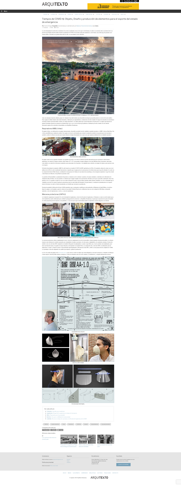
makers (86, 424)
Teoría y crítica (78, 14)
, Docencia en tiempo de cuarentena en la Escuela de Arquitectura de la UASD (67, 418)
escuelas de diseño (106, 424)
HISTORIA (99, 473)
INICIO (64, 473)
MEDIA (69, 473)
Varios (122, 14)
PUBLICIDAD (107, 473)
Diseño (69, 14)
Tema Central (89, 14)
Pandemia (71, 424)
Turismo (45, 14)
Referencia (61, 14)
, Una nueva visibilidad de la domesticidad (58, 417)
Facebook (68, 459)
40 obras (53, 14)
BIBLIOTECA (92, 473)
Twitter (68, 461)
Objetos (78, 26)
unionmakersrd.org (62, 252)
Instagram (68, 462)
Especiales (114, 14)
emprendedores (94, 424)
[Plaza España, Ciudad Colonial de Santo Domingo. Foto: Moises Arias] (78, 75)
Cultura (98, 14)
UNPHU (46, 424)
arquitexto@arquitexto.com (58, 459)
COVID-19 (79, 424)
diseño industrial (55, 424)
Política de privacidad (54, 465)
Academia (106, 14)
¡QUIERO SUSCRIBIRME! (123, 464)
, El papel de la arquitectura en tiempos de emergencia (62, 413)
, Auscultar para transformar (56, 411)
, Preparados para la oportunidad (56, 415)
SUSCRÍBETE (76, 473)
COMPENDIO (84, 473)
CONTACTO (115, 473)
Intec (64, 424)
